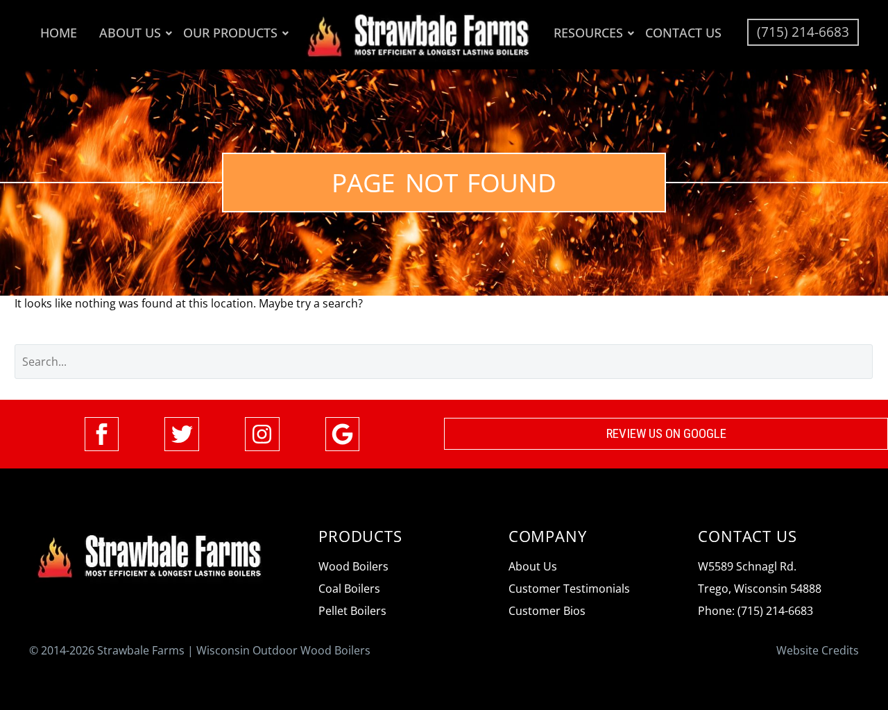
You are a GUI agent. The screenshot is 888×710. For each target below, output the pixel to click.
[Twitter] (181, 434)
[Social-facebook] (102, 434)
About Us (130, 32)
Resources (588, 32)
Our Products (230, 32)
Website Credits (817, 650)
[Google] (342, 434)
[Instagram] (262, 434)
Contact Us (683, 32)
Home (58, 32)
